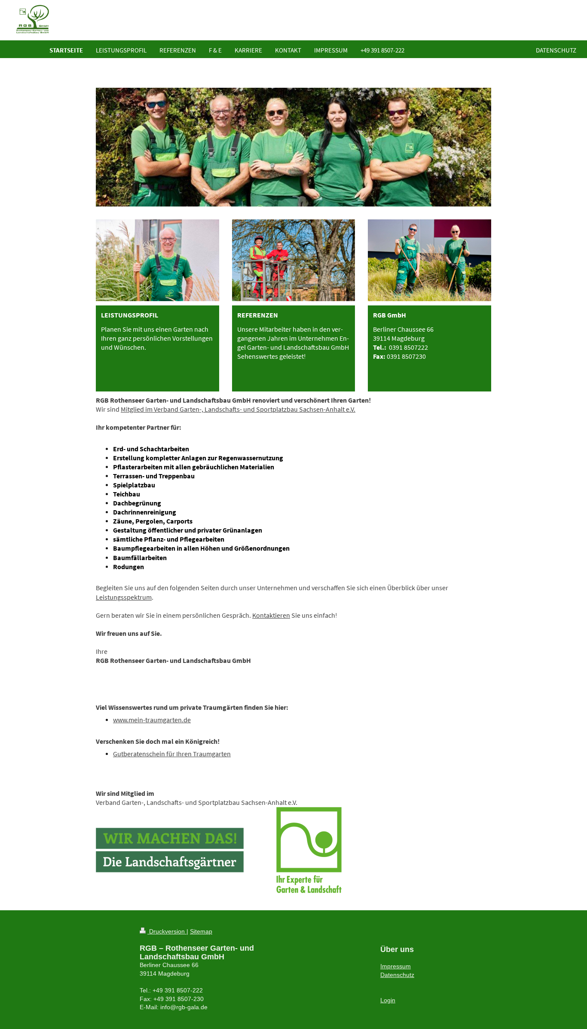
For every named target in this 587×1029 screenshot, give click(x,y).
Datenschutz (397, 974)
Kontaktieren (271, 615)
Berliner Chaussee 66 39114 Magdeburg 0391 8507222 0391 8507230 (403, 342)
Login (387, 1000)
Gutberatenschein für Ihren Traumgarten (172, 754)
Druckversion (166, 931)
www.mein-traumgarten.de (152, 720)
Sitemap (201, 931)
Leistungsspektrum (124, 597)
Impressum (395, 966)
